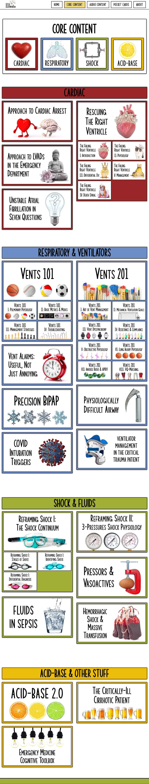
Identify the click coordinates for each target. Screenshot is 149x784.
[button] (74, 93)
